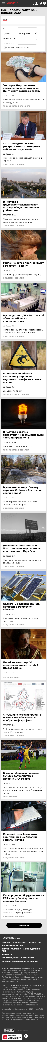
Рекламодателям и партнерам (18, 958)
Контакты (7, 954)
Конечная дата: (8, 43)
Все (5, 19)
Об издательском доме (14, 942)
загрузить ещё (24, 925)
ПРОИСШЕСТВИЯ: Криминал (16, 106)
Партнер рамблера (22, 1030)
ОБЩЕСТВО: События (13, 164)
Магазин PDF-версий (12, 945)
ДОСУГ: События (11, 677)
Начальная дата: (9, 38)
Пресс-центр (34, 942)
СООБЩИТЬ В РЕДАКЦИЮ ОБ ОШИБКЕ (20, 961)
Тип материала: (9, 29)
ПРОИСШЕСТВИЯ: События (16, 394)
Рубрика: (6, 34)
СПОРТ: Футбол (10, 797)
